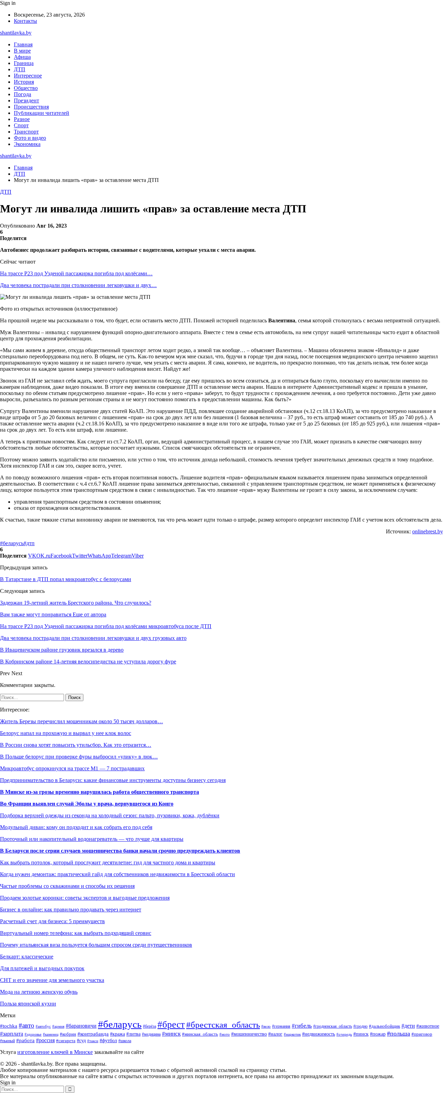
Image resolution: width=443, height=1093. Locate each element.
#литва (133, 1034)
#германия (281, 1026)
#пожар (378, 1034)
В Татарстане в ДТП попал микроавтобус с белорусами (65, 579)
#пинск (361, 1034)
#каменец (50, 1034)
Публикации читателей (41, 113)
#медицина (151, 1034)
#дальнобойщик (384, 1026)
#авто (26, 1025)
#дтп (29, 543)
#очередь (344, 1034)
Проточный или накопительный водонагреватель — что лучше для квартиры (91, 839)
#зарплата (11, 1034)
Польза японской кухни (28, 1004)
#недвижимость (318, 1034)
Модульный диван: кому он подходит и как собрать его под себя (76, 827)
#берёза (149, 1026)
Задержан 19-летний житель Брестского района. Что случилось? (75, 603)
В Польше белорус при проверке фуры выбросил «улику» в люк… (79, 757)
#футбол (108, 1040)
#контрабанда (93, 1034)
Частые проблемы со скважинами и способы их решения (67, 886)
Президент (26, 100)
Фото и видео (30, 138)
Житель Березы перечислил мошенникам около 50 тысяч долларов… (81, 721)
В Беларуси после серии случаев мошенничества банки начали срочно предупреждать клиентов (120, 851)
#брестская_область (223, 1024)
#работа (25, 1040)
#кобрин (68, 1034)
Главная (23, 44)
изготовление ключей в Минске (55, 1052)
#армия (58, 1026)
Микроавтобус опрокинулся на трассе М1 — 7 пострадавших (72, 768)
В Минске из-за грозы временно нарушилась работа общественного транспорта (99, 792)
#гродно (360, 1026)
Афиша (22, 57)
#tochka (8, 1026)
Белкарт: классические (26, 956)
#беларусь (12, 543)
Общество (26, 88)
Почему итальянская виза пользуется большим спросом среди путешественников (96, 945)
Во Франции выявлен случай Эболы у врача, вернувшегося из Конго (86, 804)
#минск (171, 1033)
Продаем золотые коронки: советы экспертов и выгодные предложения (85, 898)
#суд (81, 1040)
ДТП (19, 69)
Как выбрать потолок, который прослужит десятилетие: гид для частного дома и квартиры (107, 862)
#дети (408, 1026)
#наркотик (292, 1034)
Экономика (27, 144)
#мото (224, 1034)
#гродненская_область (332, 1026)
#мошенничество (249, 1034)
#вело (266, 1026)
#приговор (422, 1034)
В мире (22, 51)
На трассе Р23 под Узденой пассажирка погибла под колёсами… (76, 273)
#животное (427, 1026)
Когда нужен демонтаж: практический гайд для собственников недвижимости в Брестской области (117, 874)
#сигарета (65, 1040)
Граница (24, 63)
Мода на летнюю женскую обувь (39, 992)
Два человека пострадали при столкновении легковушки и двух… (78, 285)
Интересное (28, 76)
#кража (117, 1034)
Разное (22, 119)
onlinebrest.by (427, 531)
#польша (398, 1033)
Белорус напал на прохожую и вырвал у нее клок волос (65, 733)
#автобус (43, 1026)
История (24, 82)
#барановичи (81, 1025)
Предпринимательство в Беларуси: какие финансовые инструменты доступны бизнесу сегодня (113, 780)
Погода (22, 94)
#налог (275, 1034)
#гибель (302, 1025)
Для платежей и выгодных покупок (42, 968)
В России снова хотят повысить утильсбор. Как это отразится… (75, 745)
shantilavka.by (15, 33)
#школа (124, 1040)
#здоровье (33, 1034)
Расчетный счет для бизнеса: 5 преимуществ (52, 921)
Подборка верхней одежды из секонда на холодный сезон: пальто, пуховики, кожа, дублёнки (109, 815)
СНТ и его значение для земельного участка (52, 980)
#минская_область (200, 1034)
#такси (92, 1041)
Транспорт (26, 132)
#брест (171, 1024)
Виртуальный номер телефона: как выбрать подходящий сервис (75, 933)
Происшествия (31, 107)
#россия (45, 1040)
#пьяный (7, 1040)
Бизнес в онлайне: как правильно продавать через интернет (70, 909)
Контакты (25, 21)
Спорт (21, 125)
